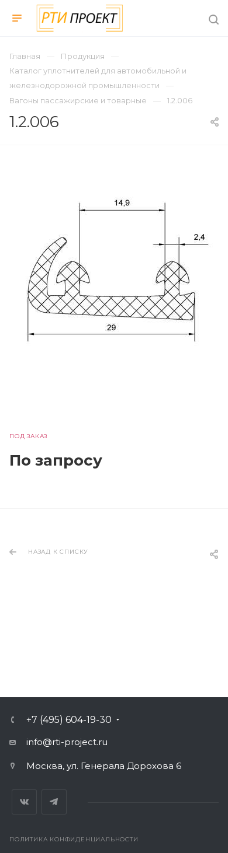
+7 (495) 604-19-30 (69, 720)
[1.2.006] (114, 271)
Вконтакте (24, 801)
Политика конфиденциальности (74, 839)
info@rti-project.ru (67, 741)
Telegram (54, 801)
